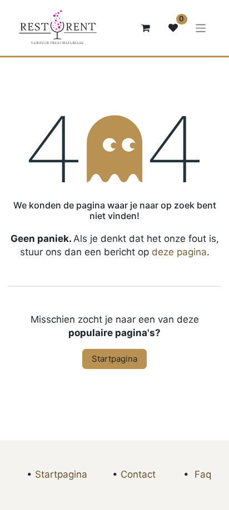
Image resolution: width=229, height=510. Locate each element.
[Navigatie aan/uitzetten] (201, 27)
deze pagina (179, 252)
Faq (203, 474)
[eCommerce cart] (145, 28)
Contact (138, 474)
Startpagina (114, 358)
